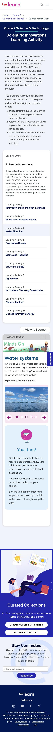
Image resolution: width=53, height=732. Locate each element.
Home (5, 15)
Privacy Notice (21, 722)
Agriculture (12, 278)
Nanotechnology (15, 302)
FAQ (35, 725)
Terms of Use (38, 722)
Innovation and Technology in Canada (25, 207)
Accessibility (23, 725)
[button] (50, 359)
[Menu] (47, 4)
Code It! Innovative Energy (20, 314)
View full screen (35, 329)
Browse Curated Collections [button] (26, 625)
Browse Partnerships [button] (26, 632)
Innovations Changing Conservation (25, 290)
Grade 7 (17, 15)
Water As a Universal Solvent (21, 219)
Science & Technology (13, 19)
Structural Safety (15, 266)
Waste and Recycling (17, 255)
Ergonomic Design (16, 243)
